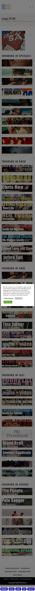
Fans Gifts (31, 589)
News (24, 589)
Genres (18, 589)
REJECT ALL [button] (19, 298)
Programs (4, 589)
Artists (12, 589)
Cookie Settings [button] (8, 298)
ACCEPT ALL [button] (8, 302)
